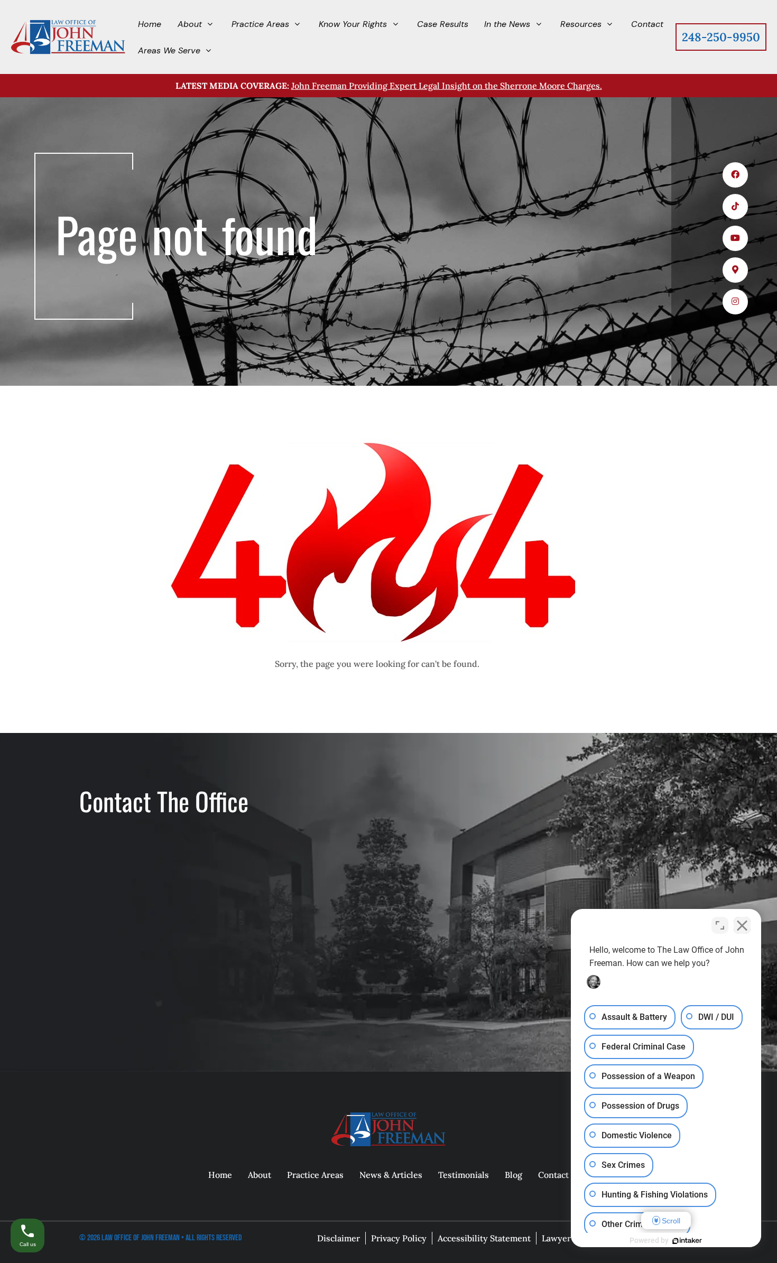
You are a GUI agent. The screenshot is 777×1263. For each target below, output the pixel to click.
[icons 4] (735, 270)
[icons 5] (735, 301)
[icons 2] (735, 206)
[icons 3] (735, 238)
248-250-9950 (721, 37)
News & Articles (390, 1174)
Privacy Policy (399, 1238)
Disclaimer (338, 1238)
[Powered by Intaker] (687, 1241)
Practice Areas (315, 1174)
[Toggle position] (719, 925)
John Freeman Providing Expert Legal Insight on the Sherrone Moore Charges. (446, 85)
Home (220, 1174)
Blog (513, 1174)
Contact (553, 1174)
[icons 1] (735, 175)
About (259, 1174)
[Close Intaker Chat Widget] (742, 925)
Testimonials (463, 1174)
